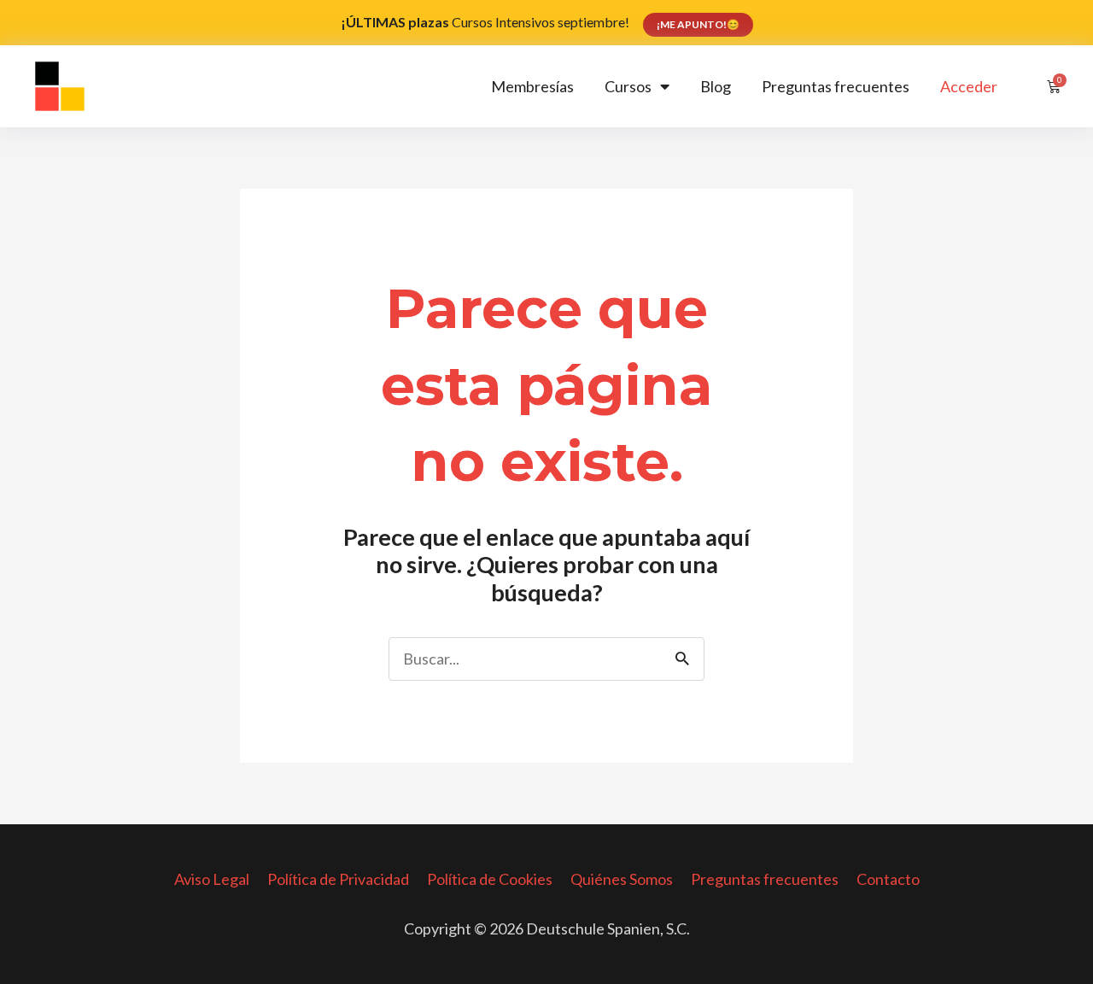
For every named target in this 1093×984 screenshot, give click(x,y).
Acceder (968, 86)
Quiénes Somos (621, 879)
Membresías (532, 86)
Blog (715, 86)
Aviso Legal (211, 879)
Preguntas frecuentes (835, 86)
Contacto (888, 879)
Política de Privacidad (338, 879)
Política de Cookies (489, 879)
